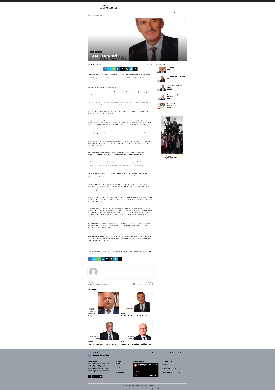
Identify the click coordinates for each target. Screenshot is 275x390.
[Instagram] (171, 1)
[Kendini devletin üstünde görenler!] (161, 106)
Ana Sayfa (90, 15)
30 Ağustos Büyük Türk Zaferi (134, 316)
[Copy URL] (135, 69)
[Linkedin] (118, 69)
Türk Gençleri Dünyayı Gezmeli (142, 284)
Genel (123, 341)
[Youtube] (175, 1)
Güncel (94, 15)
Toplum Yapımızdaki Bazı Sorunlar (102, 344)
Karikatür (169, 107)
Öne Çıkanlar (98, 52)
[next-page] (159, 112)
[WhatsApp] (114, 69)
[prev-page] (157, 112)
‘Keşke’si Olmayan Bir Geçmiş (98, 284)
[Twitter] (173, 1)
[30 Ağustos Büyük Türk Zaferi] (137, 303)
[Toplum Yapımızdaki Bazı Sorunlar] (103, 331)
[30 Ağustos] (103, 303)
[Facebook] (169, 1)
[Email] (122, 69)
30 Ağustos (92, 316)
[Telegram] (131, 69)
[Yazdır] (127, 69)
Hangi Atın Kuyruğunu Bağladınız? (136, 344)
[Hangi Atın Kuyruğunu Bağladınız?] (137, 331)
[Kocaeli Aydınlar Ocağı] (110, 7)
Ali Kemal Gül (91, 64)
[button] (174, 12)
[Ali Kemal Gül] (93, 272)
